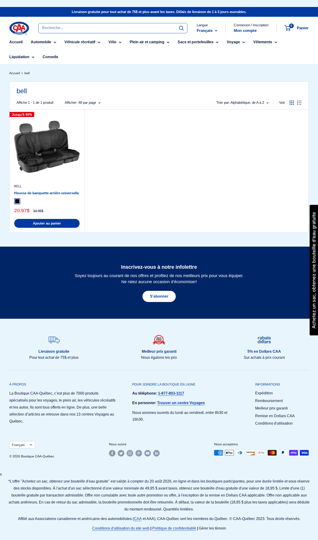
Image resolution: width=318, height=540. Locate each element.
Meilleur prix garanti (271, 408)
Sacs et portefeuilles (195, 42)
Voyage (233, 42)
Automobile (41, 42)
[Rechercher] (181, 28)
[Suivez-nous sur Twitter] (121, 453)
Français (18, 445)
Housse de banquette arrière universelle (46, 193)
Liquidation (19, 57)
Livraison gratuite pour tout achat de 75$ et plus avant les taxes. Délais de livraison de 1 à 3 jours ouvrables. (159, 12)
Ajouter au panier (47, 223)
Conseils (50, 57)
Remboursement (269, 401)
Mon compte (245, 30)
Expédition (264, 393)
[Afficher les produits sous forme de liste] (299, 103)
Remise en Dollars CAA (275, 416)
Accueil (16, 42)
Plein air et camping (147, 42)
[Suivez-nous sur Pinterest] (138, 453)
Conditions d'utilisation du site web (120, 528)
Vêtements (262, 42)
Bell (18, 186)
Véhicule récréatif (79, 42)
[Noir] (17, 201)
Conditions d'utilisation (274, 423)
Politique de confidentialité (174, 528)
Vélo (112, 42)
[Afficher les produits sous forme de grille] (292, 103)
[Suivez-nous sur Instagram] (130, 453)
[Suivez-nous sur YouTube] (147, 453)
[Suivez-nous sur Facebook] (112, 453)
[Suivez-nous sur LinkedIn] (156, 453)
